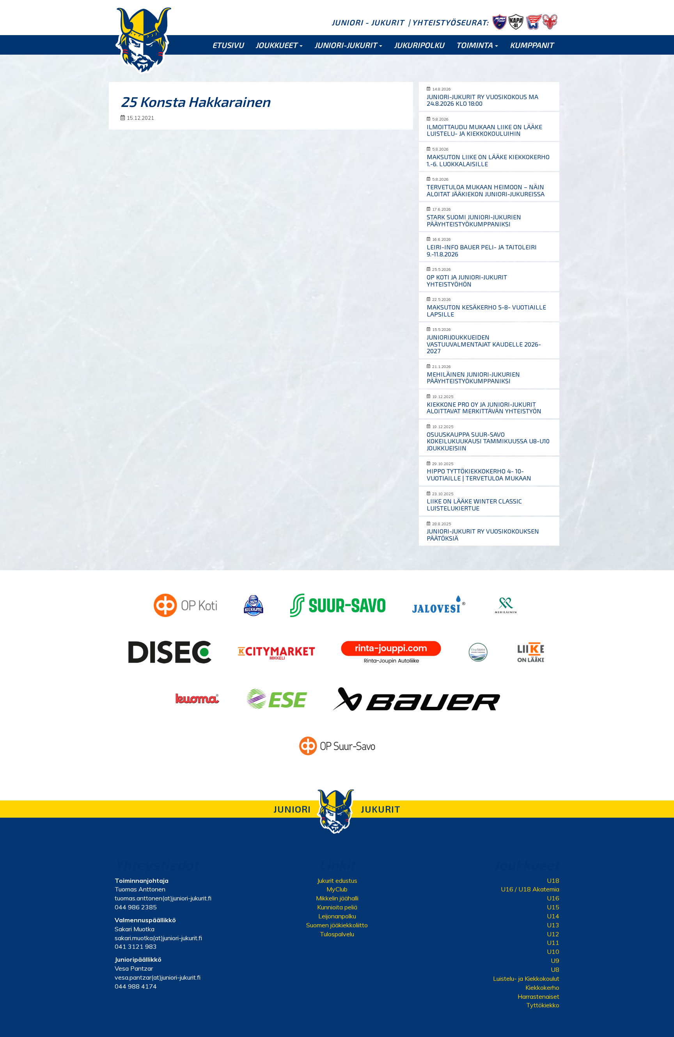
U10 (553, 951)
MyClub (337, 889)
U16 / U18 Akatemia (530, 889)
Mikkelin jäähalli (337, 898)
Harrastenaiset (538, 996)
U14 (553, 916)
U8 (555, 969)
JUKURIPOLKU (419, 45)
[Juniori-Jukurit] (144, 39)
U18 (553, 880)
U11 (553, 942)
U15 (553, 907)
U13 (553, 925)
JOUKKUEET (277, 45)
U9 (555, 960)
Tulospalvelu (337, 934)
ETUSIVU (228, 45)
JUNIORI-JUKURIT (346, 45)
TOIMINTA (475, 45)
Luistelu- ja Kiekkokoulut (526, 978)
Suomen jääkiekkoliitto (337, 925)
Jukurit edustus (337, 880)
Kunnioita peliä (337, 907)
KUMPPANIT (531, 45)
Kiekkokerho (542, 987)
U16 (553, 898)
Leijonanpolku (337, 916)
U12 (553, 934)
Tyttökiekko (542, 1005)
